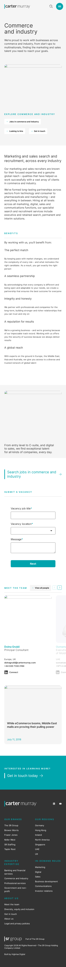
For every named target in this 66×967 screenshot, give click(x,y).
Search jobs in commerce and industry (31, 474)
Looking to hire (16, 131)
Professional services (15, 883)
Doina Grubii (12, 646)
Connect (13, 672)
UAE (37, 849)
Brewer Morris (11, 830)
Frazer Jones (10, 835)
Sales (37, 876)
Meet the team (11, 904)
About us (8, 918)
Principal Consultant (16, 650)
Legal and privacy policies (17, 923)
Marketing (40, 867)
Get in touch (39, 131)
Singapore (40, 844)
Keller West (9, 839)
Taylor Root (10, 849)
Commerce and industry (16, 878)
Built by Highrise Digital (14, 954)
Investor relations (44, 891)
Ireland (38, 835)
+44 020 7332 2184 (14, 666)
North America (42, 839)
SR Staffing (9, 844)
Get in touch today (22, 776)
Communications (43, 886)
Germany (39, 825)
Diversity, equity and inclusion (19, 909)
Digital (38, 872)
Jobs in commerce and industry (24, 121)
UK (36, 854)
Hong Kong (40, 830)
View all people (42, 588)
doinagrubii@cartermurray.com (20, 662)
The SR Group (11, 825)
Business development (46, 881)
